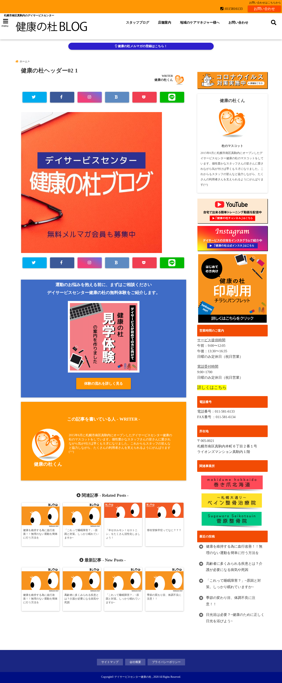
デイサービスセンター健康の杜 (132, 676)
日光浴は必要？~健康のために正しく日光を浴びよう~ (235, 618)
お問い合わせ (264, 9)
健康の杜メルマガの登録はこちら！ (142, 46)
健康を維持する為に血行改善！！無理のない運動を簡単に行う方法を (234, 550)
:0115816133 (233, 9)
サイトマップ (110, 662)
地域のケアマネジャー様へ (200, 22)
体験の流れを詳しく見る (103, 383)
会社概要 (135, 662)
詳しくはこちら (211, 387)
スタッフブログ (137, 22)
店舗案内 (164, 22)
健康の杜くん (163, 79)
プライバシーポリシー (166, 662)
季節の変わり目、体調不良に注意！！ (230, 601)
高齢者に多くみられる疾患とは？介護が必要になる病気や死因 (234, 567)
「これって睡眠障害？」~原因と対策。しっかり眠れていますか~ (233, 584)
